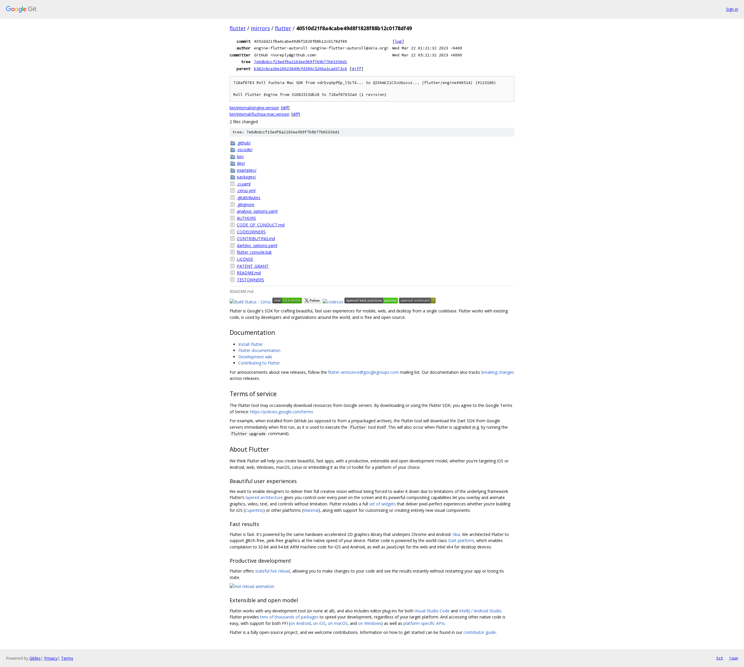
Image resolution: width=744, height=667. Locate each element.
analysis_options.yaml (257, 211)
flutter (238, 28)
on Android (300, 623)
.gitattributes (248, 197)
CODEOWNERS (251, 232)
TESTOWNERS (250, 279)
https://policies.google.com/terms (281, 411)
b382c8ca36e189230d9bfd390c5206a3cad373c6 (300, 68)
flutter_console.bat (254, 252)
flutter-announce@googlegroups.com (363, 372)
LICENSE (245, 259)
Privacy (51, 658)
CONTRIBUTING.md (256, 238)
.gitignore (245, 204)
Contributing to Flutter (259, 363)
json (733, 658)
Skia (456, 534)
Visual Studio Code (432, 611)
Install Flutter (250, 344)
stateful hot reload (272, 571)
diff (356, 68)
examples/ (246, 170)
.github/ (244, 143)
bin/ (240, 156)
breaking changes (497, 372)
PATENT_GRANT (253, 266)
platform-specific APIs (424, 623)
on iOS (319, 623)
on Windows (369, 623)
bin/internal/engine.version (254, 107)
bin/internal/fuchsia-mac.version (259, 114)
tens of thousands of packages (289, 617)
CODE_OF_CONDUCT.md (261, 225)
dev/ (241, 163)
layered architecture (264, 497)
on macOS (338, 623)
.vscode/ (245, 149)
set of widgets (382, 504)
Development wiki (255, 357)
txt (719, 658)
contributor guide (480, 632)
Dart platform (461, 540)
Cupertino (254, 510)
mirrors (260, 28)
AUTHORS (246, 218)
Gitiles (35, 658)
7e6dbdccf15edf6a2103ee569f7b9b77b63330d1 (300, 61)
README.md (249, 273)
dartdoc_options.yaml (257, 245)
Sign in (732, 9)
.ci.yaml (244, 184)
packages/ (246, 177)
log (398, 41)
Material (311, 510)
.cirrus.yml (246, 190)
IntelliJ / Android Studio (480, 611)
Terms (67, 658)
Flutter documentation (259, 350)
